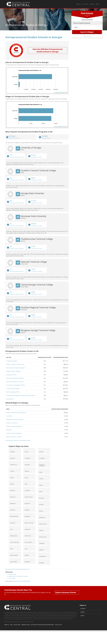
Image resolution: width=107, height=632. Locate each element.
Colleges (85, 4)
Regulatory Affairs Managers (13, 371)
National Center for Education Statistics (18, 576)
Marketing (8, 429)
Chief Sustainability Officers (13, 392)
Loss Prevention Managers (13, 388)
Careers (91, 4)
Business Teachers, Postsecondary (15, 364)
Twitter (82, 615)
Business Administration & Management (16, 412)
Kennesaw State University (33, 216)
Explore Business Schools (65, 592)
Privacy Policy (16, 624)
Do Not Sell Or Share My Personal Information (42, 624)
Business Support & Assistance (14, 436)
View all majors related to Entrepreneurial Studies (17, 440)
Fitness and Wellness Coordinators (15, 381)
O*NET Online (11, 578)
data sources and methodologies (22, 581)
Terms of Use (58, 624)
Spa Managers (9, 399)
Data (11, 624)
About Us (6, 624)
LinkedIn (82, 612)
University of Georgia (31, 147)
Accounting (9, 416)
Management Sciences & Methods (14, 419)
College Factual (12, 574)
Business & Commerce (12, 423)
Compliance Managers (11, 361)
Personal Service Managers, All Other (15, 385)
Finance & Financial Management (14, 426)
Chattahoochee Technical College (37, 239)
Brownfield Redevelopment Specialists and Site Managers (20, 395)
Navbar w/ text (18, 4)
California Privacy (25, 624)
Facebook (82, 608)
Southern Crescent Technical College (38, 170)
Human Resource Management (14, 433)
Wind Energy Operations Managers (15, 378)
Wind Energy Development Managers (15, 368)
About (98, 4)
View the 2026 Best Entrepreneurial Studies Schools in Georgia (47, 50)
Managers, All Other (11, 374)
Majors (78, 4)
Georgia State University (32, 193)
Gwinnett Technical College (34, 261)
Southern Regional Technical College (38, 307)
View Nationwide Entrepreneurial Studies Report (17, 569)
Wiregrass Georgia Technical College (38, 330)
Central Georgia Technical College (37, 284)
